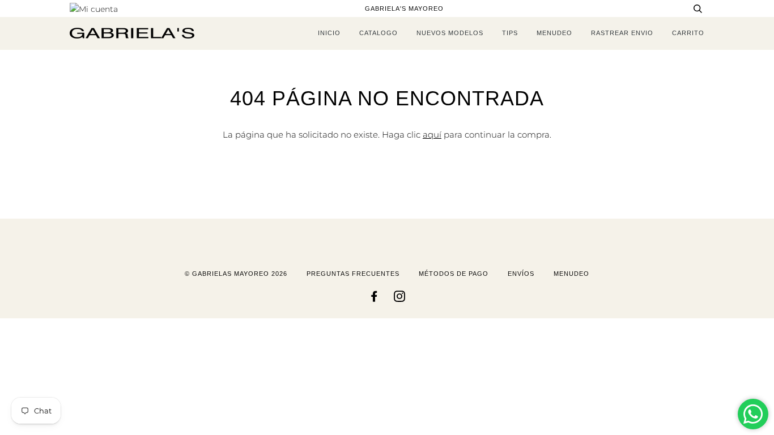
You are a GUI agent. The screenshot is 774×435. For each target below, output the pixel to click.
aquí (432, 134)
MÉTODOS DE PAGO (453, 273)
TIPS (510, 32)
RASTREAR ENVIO (622, 32)
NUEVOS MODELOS (449, 32)
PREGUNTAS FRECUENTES (353, 273)
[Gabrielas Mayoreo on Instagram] (400, 298)
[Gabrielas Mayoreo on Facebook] (374, 298)
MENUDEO (554, 32)
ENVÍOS (521, 273)
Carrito (688, 32)
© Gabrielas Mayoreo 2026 (236, 273)
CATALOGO (378, 32)
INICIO (329, 32)
